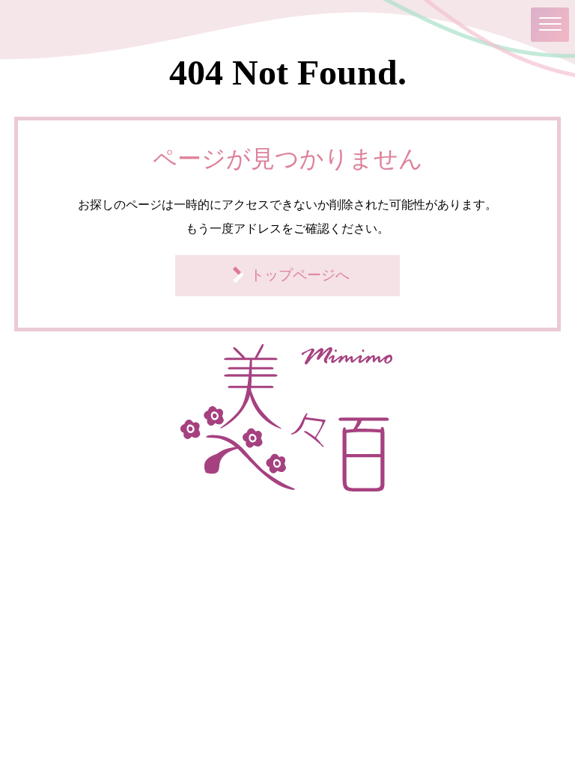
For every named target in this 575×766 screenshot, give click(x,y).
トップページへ (300, 275)
